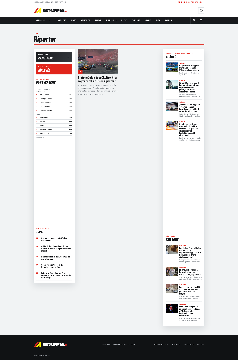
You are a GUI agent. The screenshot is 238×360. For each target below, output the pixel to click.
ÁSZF (167, 344)
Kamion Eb (85, 20)
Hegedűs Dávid (96, 94)
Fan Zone (136, 20)
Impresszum (158, 344)
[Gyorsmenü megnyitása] (201, 20)
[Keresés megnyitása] (194, 20)
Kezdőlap (40, 20)
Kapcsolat (200, 344)
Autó (158, 20)
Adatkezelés (176, 344)
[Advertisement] (54, 182)
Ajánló (148, 20)
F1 (50, 20)
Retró (124, 20)
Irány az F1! (61, 20)
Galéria (168, 20)
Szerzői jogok (189, 344)
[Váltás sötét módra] (201, 10)
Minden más (111, 20)
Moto (73, 20)
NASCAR (98, 20)
